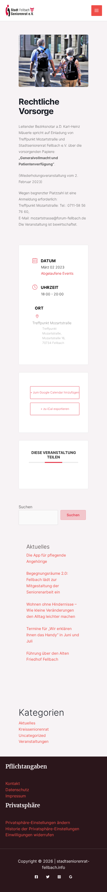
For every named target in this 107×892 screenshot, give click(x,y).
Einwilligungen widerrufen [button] (29, 834)
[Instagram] (59, 877)
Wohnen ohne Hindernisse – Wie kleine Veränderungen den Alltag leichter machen (51, 610)
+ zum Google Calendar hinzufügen (54, 392)
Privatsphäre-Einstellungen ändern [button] (37, 822)
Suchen (25, 507)
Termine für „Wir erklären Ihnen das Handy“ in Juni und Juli (52, 634)
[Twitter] (48, 877)
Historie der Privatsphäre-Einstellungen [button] (42, 829)
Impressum (15, 796)
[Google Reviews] (70, 877)
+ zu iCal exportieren (55, 409)
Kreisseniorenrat (34, 729)
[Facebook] (36, 877)
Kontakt (12, 783)
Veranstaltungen (34, 741)
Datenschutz (17, 789)
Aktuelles (27, 723)
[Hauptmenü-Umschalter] (96, 10)
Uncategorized (32, 735)
